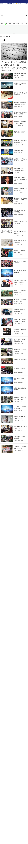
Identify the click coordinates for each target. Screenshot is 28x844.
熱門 (17, 24)
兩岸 (25, 24)
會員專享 (8, 24)
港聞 (21, 24)
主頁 (1, 36)
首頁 (2, 24)
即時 (13, 24)
